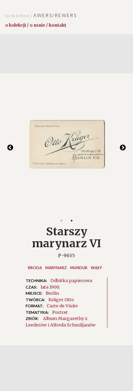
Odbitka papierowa (71, 280)
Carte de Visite (62, 305)
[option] (66, 148)
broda (35, 267)
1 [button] (61, 220)
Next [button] (122, 147)
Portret (60, 312)
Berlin (52, 293)
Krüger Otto (61, 299)
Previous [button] (10, 147)
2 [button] (71, 220)
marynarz (56, 267)
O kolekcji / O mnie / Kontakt (35, 25)
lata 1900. (50, 287)
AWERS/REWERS (41, 15)
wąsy (96, 267)
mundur (78, 267)
